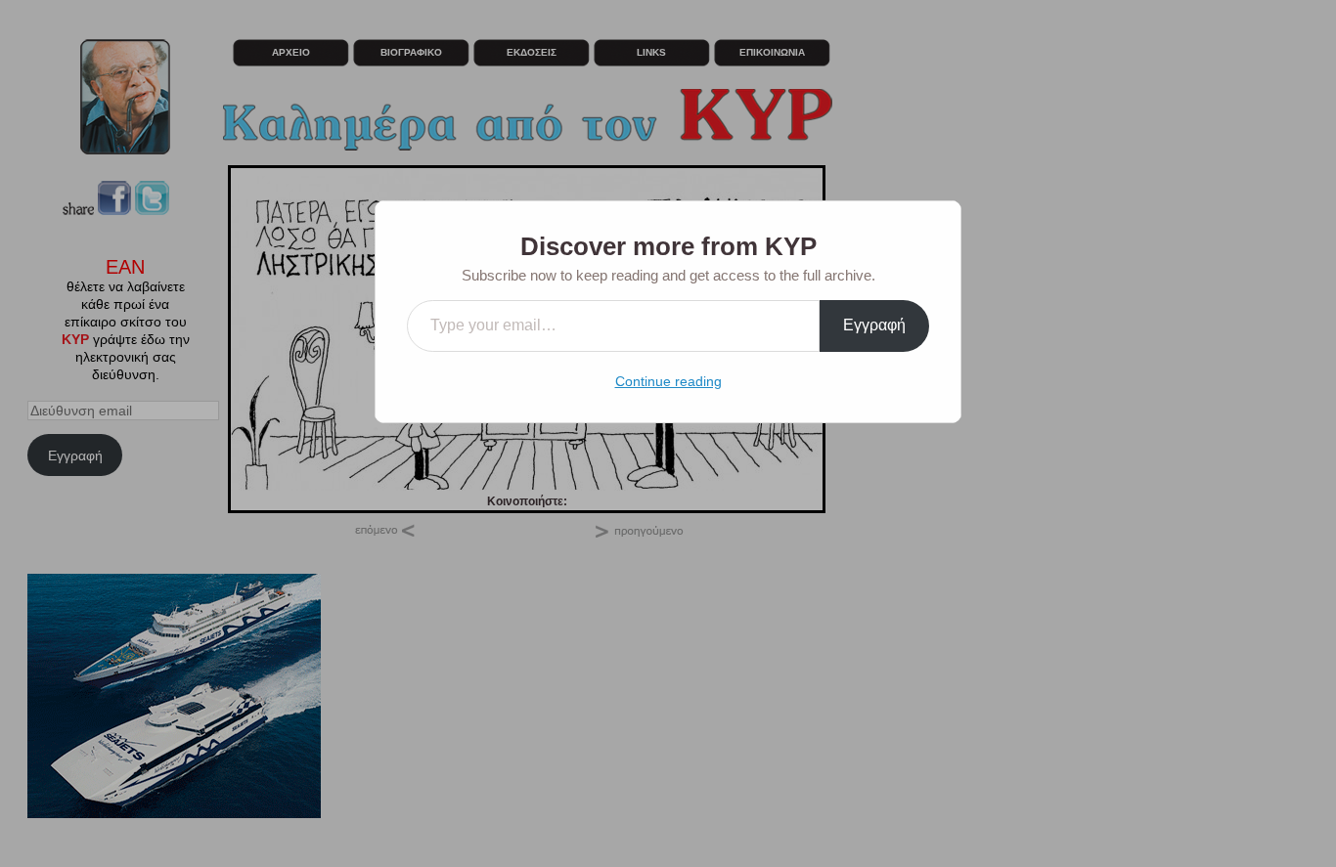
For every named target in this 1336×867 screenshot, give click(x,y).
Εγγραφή (874, 325)
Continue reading (668, 381)
